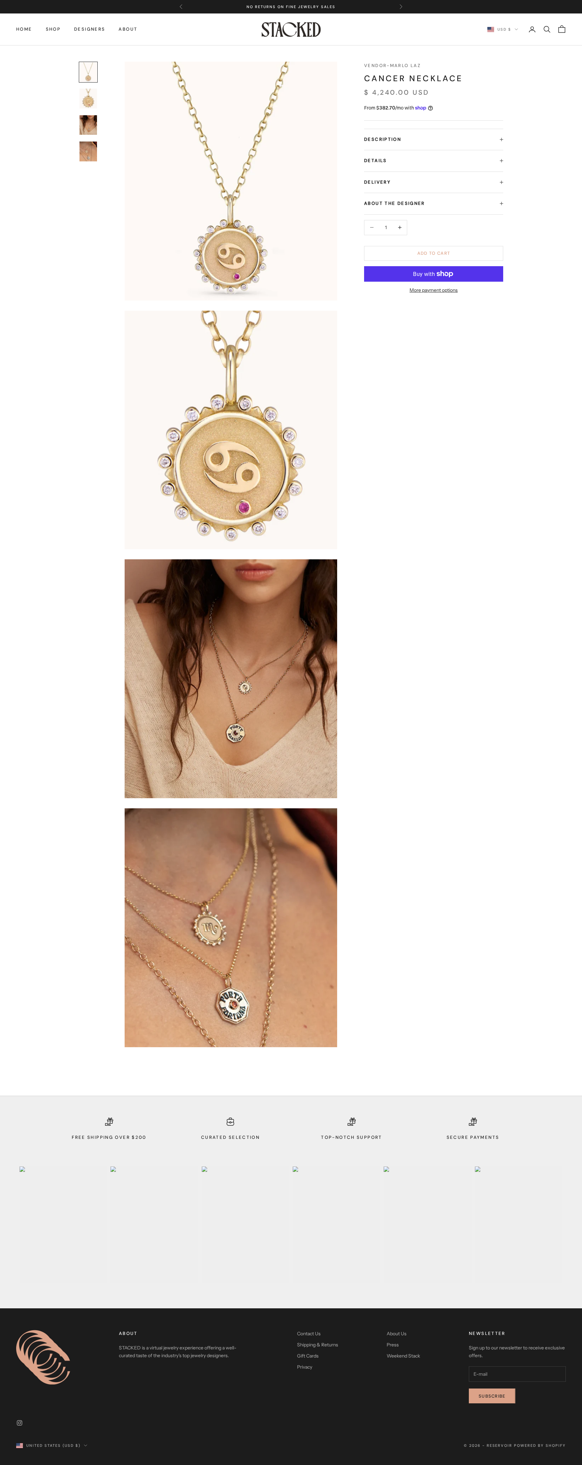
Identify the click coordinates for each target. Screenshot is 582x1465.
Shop (53, 29)
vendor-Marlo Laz (392, 65)
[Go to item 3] (88, 125)
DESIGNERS (89, 29)
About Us (397, 1334)
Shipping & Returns (317, 1345)
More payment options (434, 290)
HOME (24, 29)
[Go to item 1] (88, 72)
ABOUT (128, 29)
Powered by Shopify (540, 1445)
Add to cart (433, 253)
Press (393, 1345)
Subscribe (492, 1396)
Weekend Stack (403, 1356)
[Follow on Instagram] (19, 1423)
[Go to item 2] (88, 98)
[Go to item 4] (88, 151)
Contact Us (309, 1334)
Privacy (304, 1367)
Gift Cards (308, 1356)
